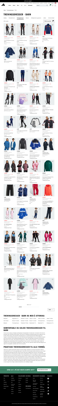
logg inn (52, 3)
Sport (25, 5)
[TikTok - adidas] (50, 390)
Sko (21, 5)
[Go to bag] (55, 5)
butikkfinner (27, 3)
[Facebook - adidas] (50, 378)
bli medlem (45, 3)
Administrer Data (21, 403)
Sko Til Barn (6, 320)
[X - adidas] (50, 384)
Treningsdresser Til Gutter (41, 320)
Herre (10, 5)
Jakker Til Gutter (41, 318)
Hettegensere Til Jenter (50, 323)
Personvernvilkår (31, 403)
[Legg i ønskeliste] (14, 25)
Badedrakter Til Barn (32, 323)
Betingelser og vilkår (37, 403)
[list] (29, 18)
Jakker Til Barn (50, 318)
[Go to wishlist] (52, 5)
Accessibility (44, 403)
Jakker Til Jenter (32, 318)
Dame (14, 5)
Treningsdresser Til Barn (15, 323)
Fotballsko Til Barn (24, 323)
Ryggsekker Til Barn (15, 318)
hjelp (31, 3)
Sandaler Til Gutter (24, 320)
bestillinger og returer (36, 3)
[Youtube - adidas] (50, 393)
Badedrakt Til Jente (41, 323)
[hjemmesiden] (3, 5)
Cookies (25, 403)
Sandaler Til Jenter (24, 318)
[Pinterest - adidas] (50, 387)
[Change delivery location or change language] (55, 3)
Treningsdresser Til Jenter (50, 320)
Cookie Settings (14, 403)
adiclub (49, 3)
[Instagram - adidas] (50, 381)
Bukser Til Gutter (15, 320)
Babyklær (6, 318)
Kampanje (30, 5)
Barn (18, 5)
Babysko (5, 323)
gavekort (41, 3)
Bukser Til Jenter (32, 320)
